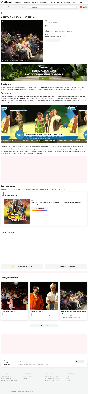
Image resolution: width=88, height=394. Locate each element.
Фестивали (27, 2)
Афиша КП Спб (6, 13)
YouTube (69, 378)
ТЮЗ (46, 27)
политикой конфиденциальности (42, 364)
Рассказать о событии (85, 7)
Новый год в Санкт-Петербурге (52, 380)
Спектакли (51, 2)
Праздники (67, 2)
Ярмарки (59, 2)
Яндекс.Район (70, 380)
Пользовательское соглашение (9, 380)
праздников (52, 87)
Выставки (43, 2)
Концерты (35, 2)
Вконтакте (69, 376)
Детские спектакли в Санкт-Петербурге (29, 13)
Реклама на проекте (6, 376)
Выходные (18, 2)
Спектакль (8, 89)
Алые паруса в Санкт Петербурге (53, 376)
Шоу (74, 2)
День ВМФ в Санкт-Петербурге (52, 378)
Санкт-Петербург (27, 376)
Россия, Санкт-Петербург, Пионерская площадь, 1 (58, 31)
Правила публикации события (8, 378)
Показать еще (44, 325)
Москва (25, 378)
